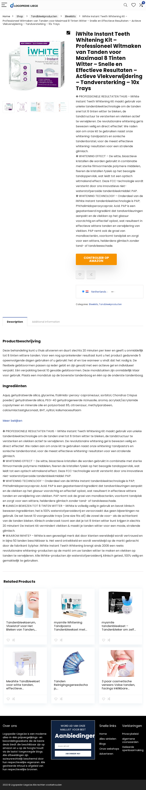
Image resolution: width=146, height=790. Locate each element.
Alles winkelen (107, 739)
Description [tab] (15, 322)
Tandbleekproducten (44, 16)
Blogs (102, 744)
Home (6, 16)
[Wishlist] (133, 5)
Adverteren (106, 754)
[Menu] (4, 5)
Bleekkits (70, 16)
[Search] (125, 5)
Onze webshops (109, 749)
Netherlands (98, 291)
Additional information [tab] (46, 322)
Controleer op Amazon (96, 259)
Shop (20, 16)
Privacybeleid (130, 734)
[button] (68, 32)
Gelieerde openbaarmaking (133, 748)
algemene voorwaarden (130, 740)
